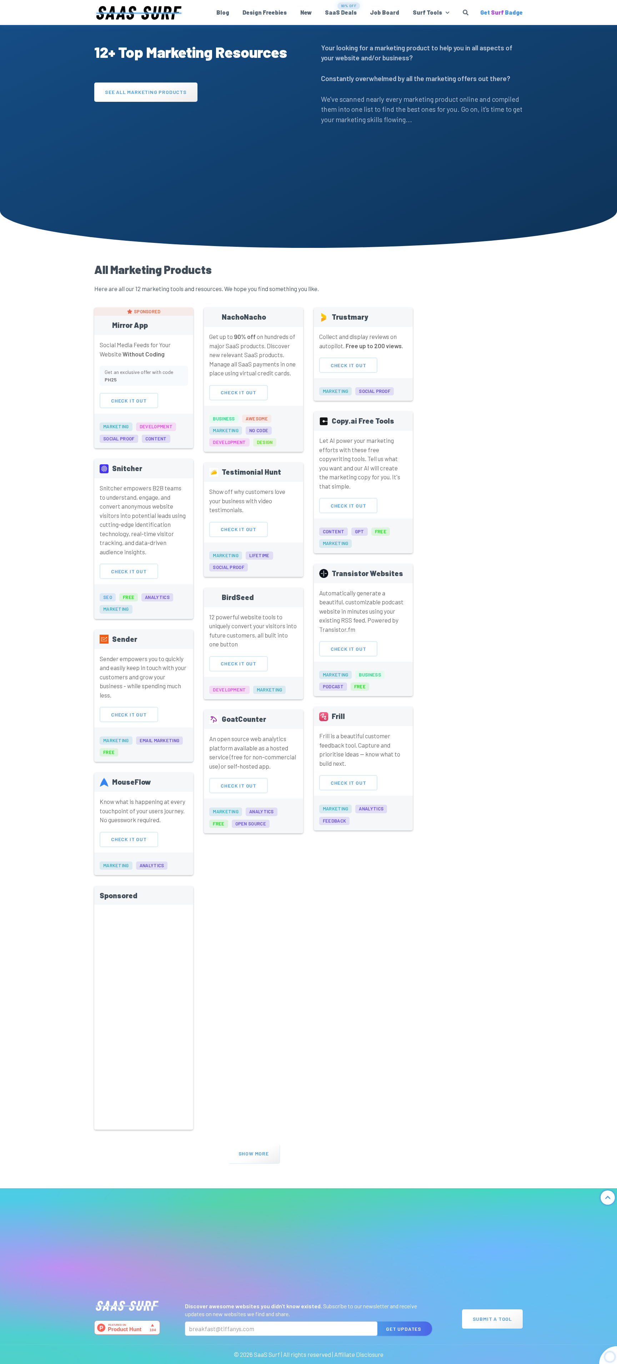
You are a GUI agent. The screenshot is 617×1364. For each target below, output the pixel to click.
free (128, 597)
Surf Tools (427, 12)
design (265, 442)
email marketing (160, 740)
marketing (116, 426)
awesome (257, 418)
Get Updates (403, 1329)
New (306, 12)
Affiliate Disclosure (358, 1354)
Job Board (384, 12)
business (224, 418)
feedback (334, 821)
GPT (359, 531)
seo (107, 597)
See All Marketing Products (146, 92)
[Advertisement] (195, 159)
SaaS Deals (341, 12)
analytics (157, 597)
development (156, 426)
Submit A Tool (492, 1319)
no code (258, 430)
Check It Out (129, 401)
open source (250, 823)
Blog (222, 12)
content (156, 438)
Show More (254, 1153)
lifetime (259, 555)
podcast (333, 686)
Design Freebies (264, 12)
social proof (119, 438)
